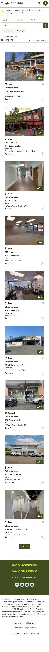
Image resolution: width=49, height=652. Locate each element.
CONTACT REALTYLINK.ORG (24, 578)
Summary (12, 40)
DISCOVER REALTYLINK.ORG (24, 565)
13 (41, 297)
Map (7, 40)
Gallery (2, 40)
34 (41, 187)
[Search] (39, 3)
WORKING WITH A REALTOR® (24, 571)
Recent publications (37, 41)
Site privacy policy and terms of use (24, 634)
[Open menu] (2, 3)
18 (41, 516)
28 (41, 407)
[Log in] (45, 3)
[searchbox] (23, 20)
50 (41, 78)
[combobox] (24, 20)
